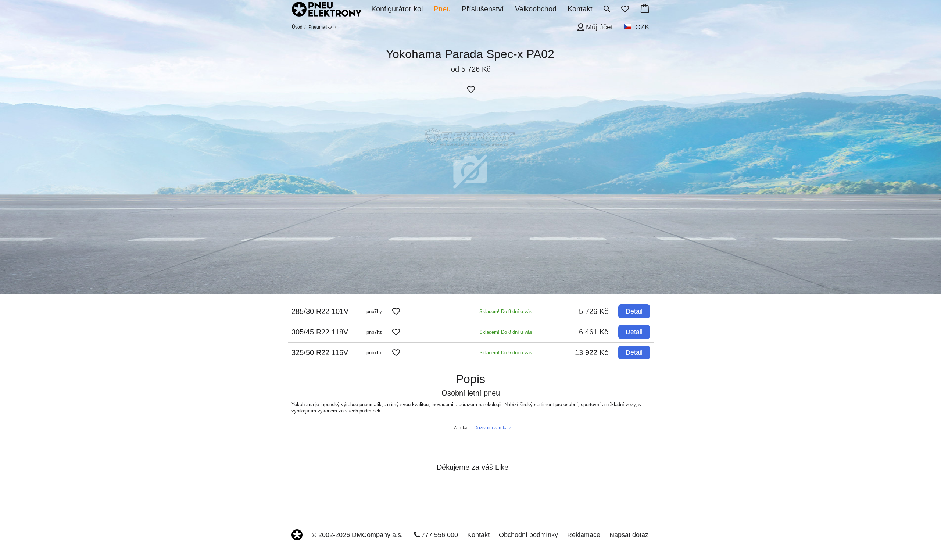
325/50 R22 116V (319, 352)
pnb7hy (374, 311)
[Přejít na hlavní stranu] (327, 10)
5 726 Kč (593, 311)
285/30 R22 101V (319, 311)
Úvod (297, 27)
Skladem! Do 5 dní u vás (505, 352)
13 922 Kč (591, 352)
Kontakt (478, 534)
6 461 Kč (593, 332)
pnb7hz (374, 332)
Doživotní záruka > (492, 427)
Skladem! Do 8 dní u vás (505, 311)
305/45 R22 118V (319, 332)
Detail (634, 311)
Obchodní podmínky (528, 534)
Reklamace (583, 534)
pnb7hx (374, 352)
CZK (642, 27)
